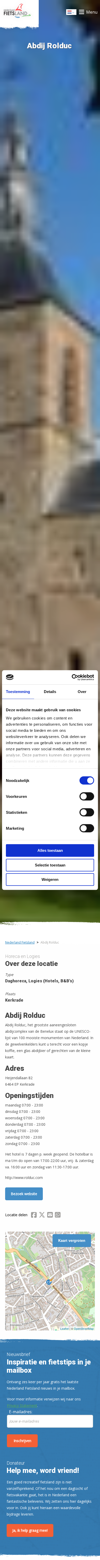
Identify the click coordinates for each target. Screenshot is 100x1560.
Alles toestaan (50, 850)
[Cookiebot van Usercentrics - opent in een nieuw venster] (72, 677)
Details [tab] (50, 691)
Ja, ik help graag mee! (30, 1530)
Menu (91, 12)
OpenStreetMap (84, 1328)
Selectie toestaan (50, 865)
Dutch (71, 13)
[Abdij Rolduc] (50, 1281)
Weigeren (50, 879)
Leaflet (64, 1328)
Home (19, 12)
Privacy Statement (22, 1405)
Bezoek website (24, 1193)
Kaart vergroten (71, 1240)
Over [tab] (82, 691)
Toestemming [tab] (18, 691)
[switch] (86, 798)
